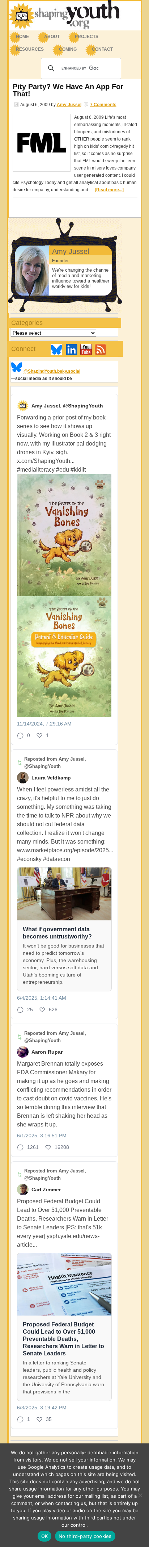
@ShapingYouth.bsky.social (52, 371)
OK (44, 1536)
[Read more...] (109, 189)
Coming (68, 49)
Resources (26, 50)
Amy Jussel (69, 104)
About (48, 37)
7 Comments (103, 104)
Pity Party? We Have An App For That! (68, 90)
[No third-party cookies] (140, 1495)
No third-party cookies (85, 1536)
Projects (86, 36)
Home (22, 36)
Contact (102, 49)
